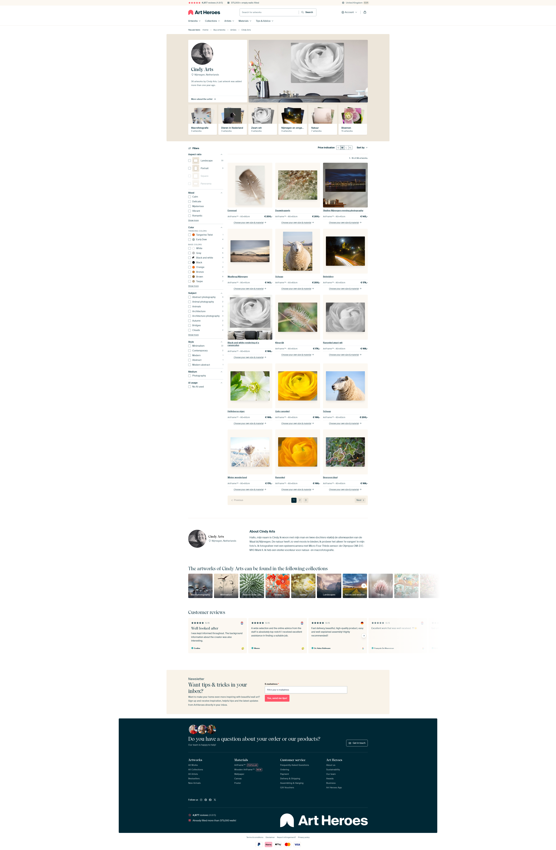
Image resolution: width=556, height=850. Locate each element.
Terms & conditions (254, 837)
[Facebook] (210, 800)
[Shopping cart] (365, 12)
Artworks (193, 20)
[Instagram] (201, 800)
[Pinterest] (205, 800)
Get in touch (359, 743)
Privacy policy (304, 837)
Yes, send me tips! (277, 698)
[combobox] (269, 12)
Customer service (292, 760)
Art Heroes (334, 760)
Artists (227, 20)
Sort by (361, 147)
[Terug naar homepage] (204, 12)
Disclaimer (270, 837)
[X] (214, 800)
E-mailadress (272, 684)
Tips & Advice (263, 20)
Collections (211, 20)
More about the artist (201, 99)
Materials (243, 20)
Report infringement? (286, 837)
